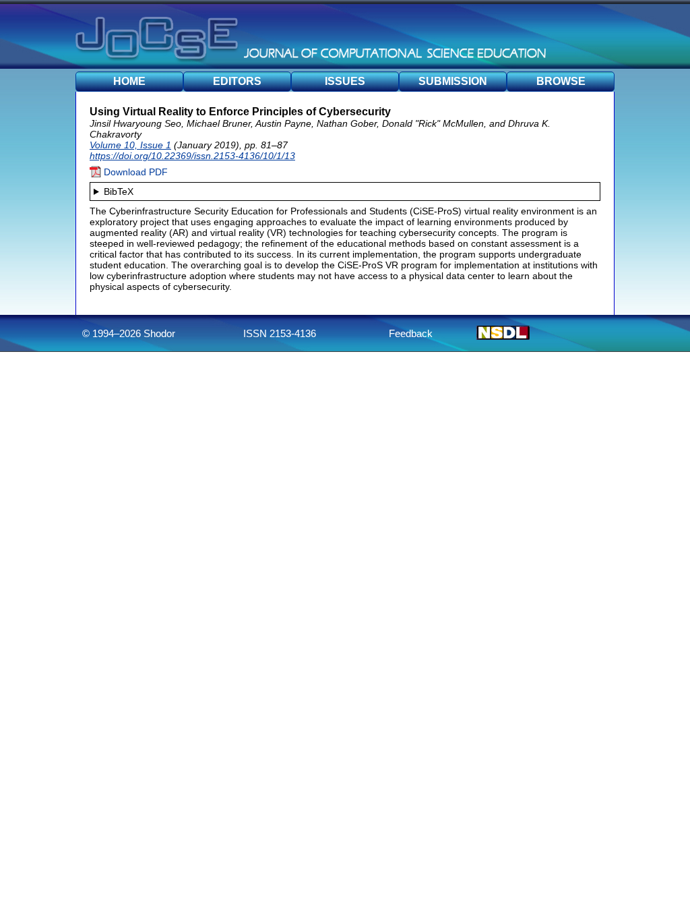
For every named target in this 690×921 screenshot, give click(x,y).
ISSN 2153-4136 (279, 333)
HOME (129, 81)
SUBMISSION (452, 81)
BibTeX (118, 191)
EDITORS (237, 81)
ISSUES (345, 81)
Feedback (411, 333)
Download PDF (134, 172)
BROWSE (561, 81)
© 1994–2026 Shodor (128, 333)
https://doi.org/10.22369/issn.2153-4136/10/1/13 (192, 155)
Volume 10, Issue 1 (130, 145)
